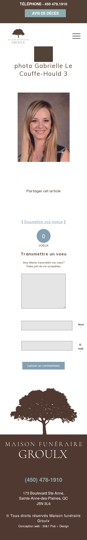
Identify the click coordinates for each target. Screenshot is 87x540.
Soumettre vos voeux (43, 221)
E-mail (80, 348)
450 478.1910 (56, 3)
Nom (81, 327)
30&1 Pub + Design (55, 526)
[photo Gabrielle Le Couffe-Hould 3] (43, 52)
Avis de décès (45, 13)
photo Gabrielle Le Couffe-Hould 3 (43, 69)
